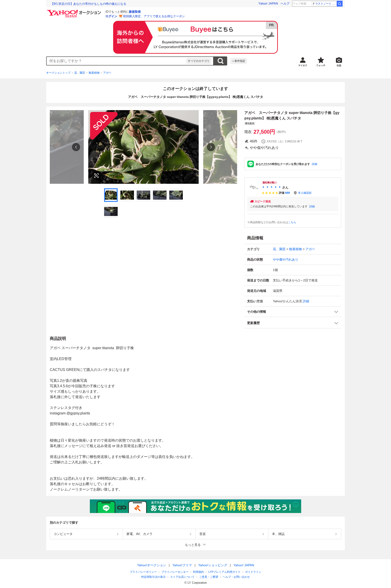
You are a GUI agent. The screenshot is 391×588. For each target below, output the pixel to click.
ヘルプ (285, 3)
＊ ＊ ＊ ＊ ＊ (271, 187)
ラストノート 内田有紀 (325, 3)
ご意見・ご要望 (208, 576)
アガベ (107, 72)
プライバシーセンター (174, 571)
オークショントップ (58, 72)
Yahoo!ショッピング (212, 565)
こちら (292, 222)
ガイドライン (253, 571)
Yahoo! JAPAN (268, 3)
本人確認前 (305, 192)
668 (287, 192)
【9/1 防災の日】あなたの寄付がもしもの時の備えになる (88, 3)
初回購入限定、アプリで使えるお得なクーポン (154, 16)
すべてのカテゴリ (199, 61)
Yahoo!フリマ (182, 565)
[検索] (340, 4)
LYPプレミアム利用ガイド (224, 571)
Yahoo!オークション (151, 565)
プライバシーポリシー (143, 571)
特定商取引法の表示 (153, 576)
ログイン (111, 16)
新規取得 (135, 11)
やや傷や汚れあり (285, 259)
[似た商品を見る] (96, 175)
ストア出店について (182, 576)
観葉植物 (94, 72)
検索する (220, 60)
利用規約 (198, 571)
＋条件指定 (238, 61)
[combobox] (116, 61)
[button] (292, 312)
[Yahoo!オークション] (74, 11)
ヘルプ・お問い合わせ (236, 576)
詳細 (314, 164)
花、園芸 (79, 72)
